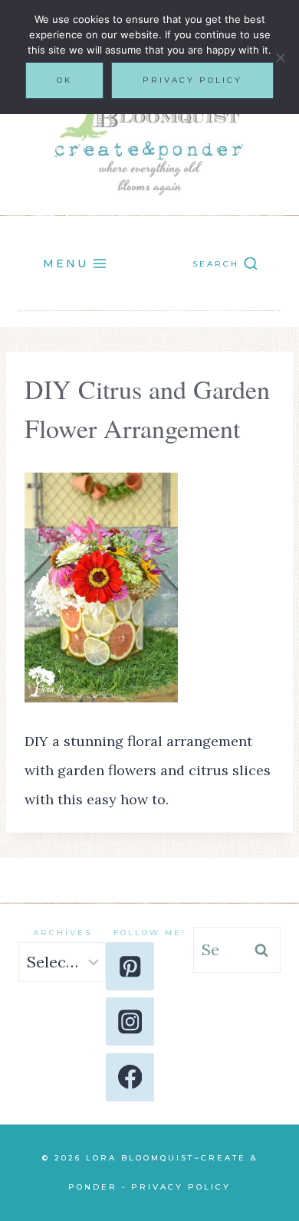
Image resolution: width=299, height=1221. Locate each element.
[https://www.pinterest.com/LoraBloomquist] (130, 966)
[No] (280, 57)
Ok (64, 80)
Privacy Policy (181, 1187)
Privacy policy (192, 80)
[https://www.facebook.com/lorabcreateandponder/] (130, 1077)
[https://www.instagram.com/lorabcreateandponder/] (130, 1021)
